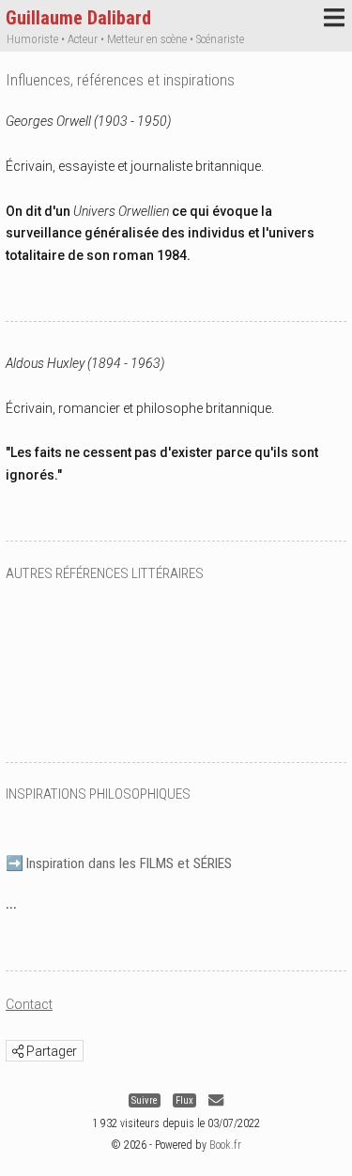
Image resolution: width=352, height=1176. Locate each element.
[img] (17, 1051)
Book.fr (225, 1145)
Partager (50, 1051)
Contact (29, 1004)
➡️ (119, 863)
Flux (184, 1100)
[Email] (215, 1100)
